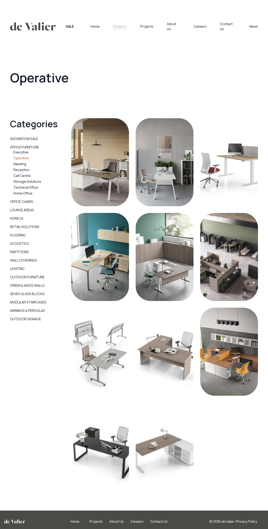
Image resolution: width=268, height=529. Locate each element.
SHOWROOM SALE (24, 138)
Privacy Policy (246, 521)
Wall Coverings (23, 260)
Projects (146, 26)
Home (95, 26)
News (253, 26)
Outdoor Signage (25, 319)
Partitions (19, 252)
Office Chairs (21, 201)
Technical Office (25, 187)
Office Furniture (24, 147)
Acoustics (19, 243)
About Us (117, 521)
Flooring (18, 235)
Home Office (22, 193)
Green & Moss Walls (27, 285)
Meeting (19, 164)
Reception (21, 169)
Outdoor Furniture (27, 277)
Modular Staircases (28, 302)
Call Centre (22, 175)
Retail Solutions (24, 226)
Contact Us (159, 521)
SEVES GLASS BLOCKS (27, 294)
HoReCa (16, 218)
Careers (199, 26)
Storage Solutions (27, 181)
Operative (21, 158)
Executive (20, 152)
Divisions (120, 26)
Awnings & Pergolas (27, 310)
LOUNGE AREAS (22, 210)
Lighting (17, 268)
